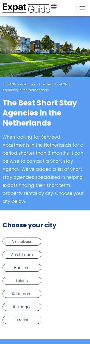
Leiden (22, 280)
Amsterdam (22, 254)
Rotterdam (22, 293)
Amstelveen (22, 241)
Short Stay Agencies (18, 84)
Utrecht (22, 319)
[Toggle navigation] (82, 8)
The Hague (22, 306)
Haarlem (22, 267)
